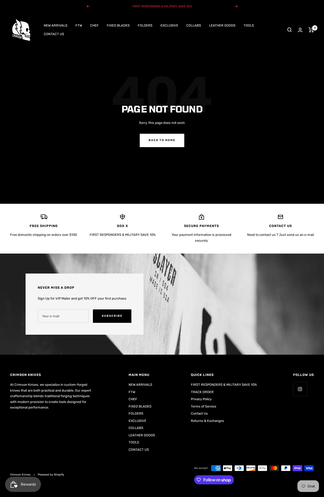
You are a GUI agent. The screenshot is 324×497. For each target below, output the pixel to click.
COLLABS (193, 25)
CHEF (94, 25)
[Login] (300, 30)
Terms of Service (203, 406)
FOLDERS (145, 25)
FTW (78, 25)
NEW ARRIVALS (55, 25)
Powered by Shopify (51, 474)
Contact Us (199, 413)
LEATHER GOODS (222, 25)
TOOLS (249, 25)
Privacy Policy (201, 399)
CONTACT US (54, 34)
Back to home (162, 140)
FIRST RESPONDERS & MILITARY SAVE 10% (224, 385)
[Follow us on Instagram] (300, 389)
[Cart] (311, 29)
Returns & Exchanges (207, 421)
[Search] (289, 30)
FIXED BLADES (118, 25)
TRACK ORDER (202, 392)
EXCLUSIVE (169, 25)
